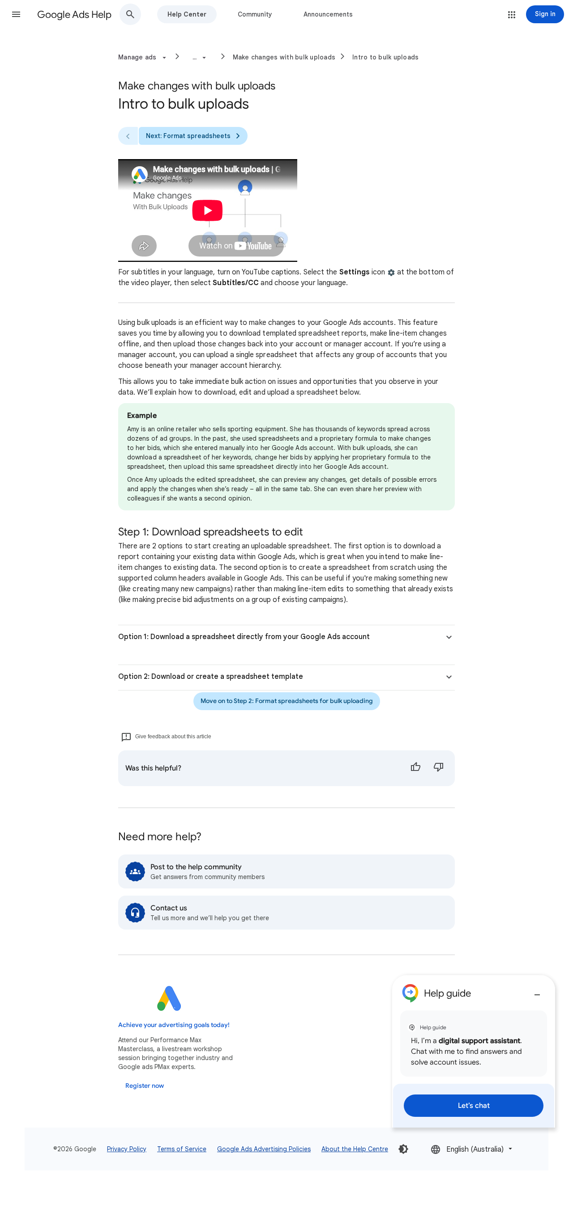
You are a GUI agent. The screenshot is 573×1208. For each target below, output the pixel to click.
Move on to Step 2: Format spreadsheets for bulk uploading (287, 701)
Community (255, 14)
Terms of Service (181, 1149)
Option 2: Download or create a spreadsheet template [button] (210, 676)
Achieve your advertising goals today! (174, 1025)
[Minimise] (537, 991)
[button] (16, 14)
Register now (144, 1086)
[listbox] (472, 1149)
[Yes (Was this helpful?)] (415, 768)
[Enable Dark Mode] (403, 1149)
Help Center (186, 14)
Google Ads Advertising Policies (264, 1149)
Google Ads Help (74, 14)
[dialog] (473, 1051)
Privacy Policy (126, 1149)
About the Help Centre (354, 1149)
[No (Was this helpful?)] (439, 768)
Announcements (328, 14)
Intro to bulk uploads (385, 57)
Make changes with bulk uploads (284, 57)
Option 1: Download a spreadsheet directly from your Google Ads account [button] (244, 636)
